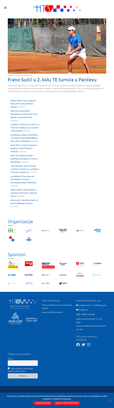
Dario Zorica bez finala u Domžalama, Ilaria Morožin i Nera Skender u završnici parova (24, 114)
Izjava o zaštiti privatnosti (52, 312)
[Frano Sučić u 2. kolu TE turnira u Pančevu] (57, 46)
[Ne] (110, 400)
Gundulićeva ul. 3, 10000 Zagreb (92, 305)
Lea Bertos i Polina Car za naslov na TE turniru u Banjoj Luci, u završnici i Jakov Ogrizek (25, 127)
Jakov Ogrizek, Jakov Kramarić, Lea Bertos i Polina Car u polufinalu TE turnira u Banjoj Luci (25, 169)
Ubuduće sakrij (43, 403)
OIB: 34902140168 (85, 314)
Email (10, 358)
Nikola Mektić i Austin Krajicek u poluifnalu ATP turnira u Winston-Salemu (24, 192)
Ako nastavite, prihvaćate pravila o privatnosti (20, 369)
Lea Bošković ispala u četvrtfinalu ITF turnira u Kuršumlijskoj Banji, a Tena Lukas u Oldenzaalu (24, 138)
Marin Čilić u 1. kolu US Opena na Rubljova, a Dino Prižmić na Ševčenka (24, 148)
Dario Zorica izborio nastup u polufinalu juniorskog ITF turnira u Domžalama (24, 158)
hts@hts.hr (83, 309)
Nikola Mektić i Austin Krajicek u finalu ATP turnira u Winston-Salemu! (23, 103)
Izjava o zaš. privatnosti (67, 403)
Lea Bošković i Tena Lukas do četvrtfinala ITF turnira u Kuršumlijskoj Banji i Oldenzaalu (23, 179)
